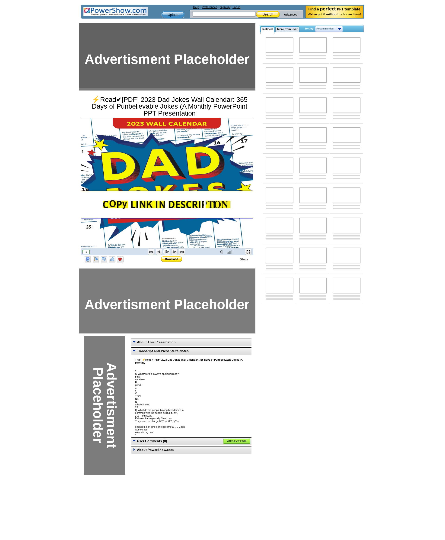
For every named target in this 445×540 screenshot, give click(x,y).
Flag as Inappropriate (96, 259)
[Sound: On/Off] (222, 251)
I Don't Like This (104, 259)
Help (196, 7)
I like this (112, 259)
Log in (236, 7)
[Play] (166, 251)
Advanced (290, 14)
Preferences (209, 7)
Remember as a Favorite (120, 259)
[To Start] (151, 251)
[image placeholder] (279, 45)
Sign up (225, 7)
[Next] (174, 251)
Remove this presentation (88, 259)
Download (171, 259)
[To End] (181, 251)
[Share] (237, 259)
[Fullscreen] (248, 251)
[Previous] (159, 251)
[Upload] (173, 14)
